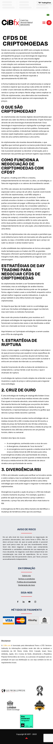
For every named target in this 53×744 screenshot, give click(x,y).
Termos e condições (26, 579)
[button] (44, 22)
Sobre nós (26, 576)
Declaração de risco (26, 585)
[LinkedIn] (24, 602)
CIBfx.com (7, 645)
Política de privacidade (26, 582)
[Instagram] (35, 602)
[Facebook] (18, 602)
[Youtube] (29, 602)
